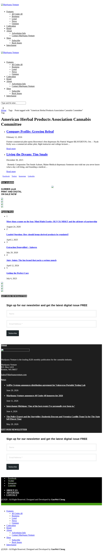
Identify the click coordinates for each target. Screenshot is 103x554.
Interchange (11, 45)
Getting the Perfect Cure (17, 273)
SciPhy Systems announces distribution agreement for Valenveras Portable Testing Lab (45, 385)
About (9, 31)
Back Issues (17, 43)
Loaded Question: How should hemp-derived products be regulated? (37, 234)
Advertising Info (19, 33)
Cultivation (11, 26)
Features (10, 11)
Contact (11, 495)
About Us (12, 490)
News (14, 21)
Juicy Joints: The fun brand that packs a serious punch (31, 260)
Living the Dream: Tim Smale (27, 154)
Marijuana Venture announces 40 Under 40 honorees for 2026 (34, 395)
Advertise (12, 492)
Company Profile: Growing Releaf (30, 131)
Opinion (15, 23)
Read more (11, 148)
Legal (14, 19)
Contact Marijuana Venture (23, 35)
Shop (8, 38)
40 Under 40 (17, 14)
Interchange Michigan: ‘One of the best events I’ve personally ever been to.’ (40, 406)
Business (15, 16)
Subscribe (16, 40)
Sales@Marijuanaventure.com (14, 374)
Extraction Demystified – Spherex (21, 247)
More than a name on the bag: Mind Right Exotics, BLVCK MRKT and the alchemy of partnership (51, 221)
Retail (8, 28)
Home (3, 110)
